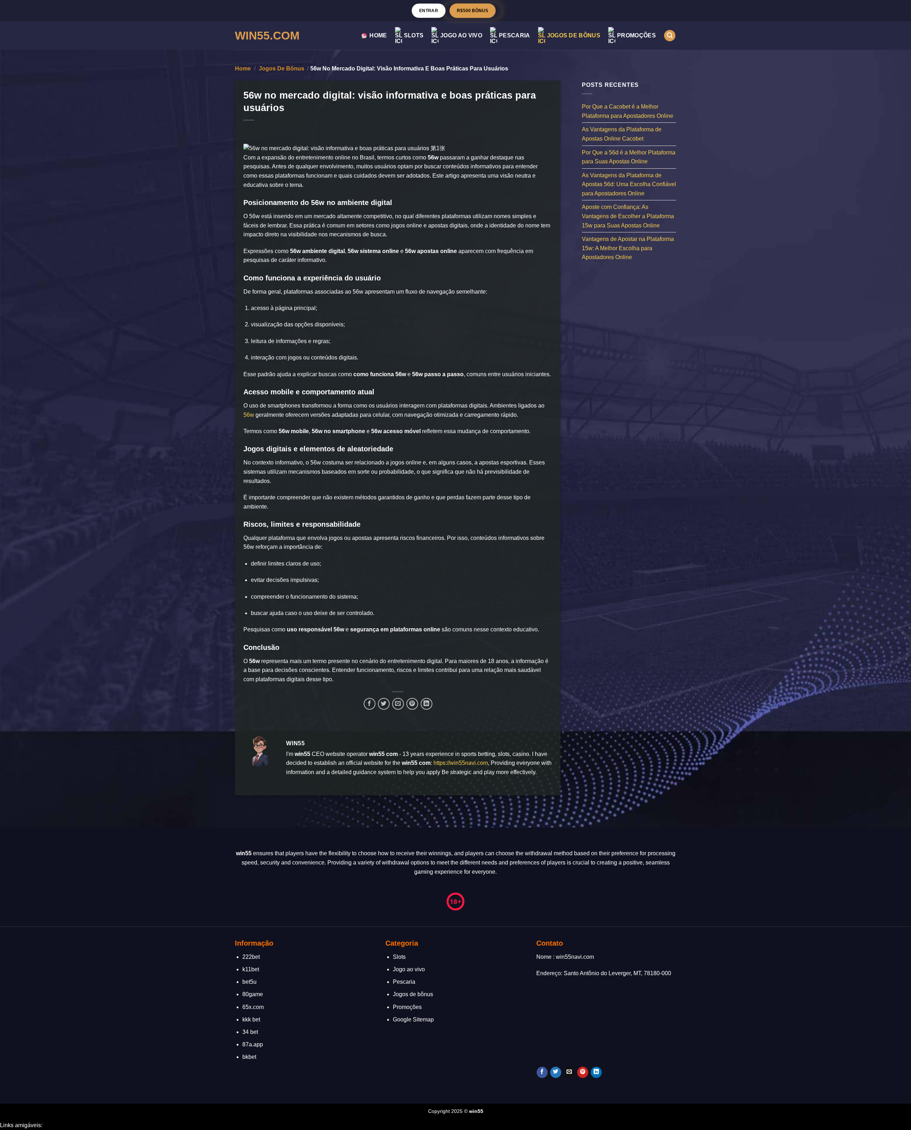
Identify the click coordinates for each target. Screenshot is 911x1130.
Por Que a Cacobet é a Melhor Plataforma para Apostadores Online (627, 111)
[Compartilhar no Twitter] (384, 704)
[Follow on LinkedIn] (596, 1072)
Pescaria (514, 35)
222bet (251, 957)
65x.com (253, 1007)
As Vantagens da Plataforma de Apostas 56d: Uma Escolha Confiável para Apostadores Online (629, 184)
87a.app (252, 1044)
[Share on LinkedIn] (426, 704)
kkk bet (251, 1019)
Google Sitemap (413, 1019)
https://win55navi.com (460, 763)
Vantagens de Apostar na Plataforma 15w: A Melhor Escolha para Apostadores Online (628, 248)
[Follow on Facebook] (542, 1072)
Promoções (636, 35)
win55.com (267, 35)
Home (378, 35)
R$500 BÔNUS (472, 10)
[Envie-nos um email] (569, 1072)
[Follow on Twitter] (555, 1072)
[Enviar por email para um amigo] (398, 704)
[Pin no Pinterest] (412, 704)
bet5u (249, 982)
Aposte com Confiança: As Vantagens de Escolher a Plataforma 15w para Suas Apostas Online (628, 216)
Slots (414, 35)
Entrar (428, 10)
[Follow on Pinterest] (582, 1072)
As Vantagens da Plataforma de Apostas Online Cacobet (622, 134)
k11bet (250, 969)
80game (252, 994)
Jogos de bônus (573, 35)
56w (248, 415)
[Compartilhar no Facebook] (369, 704)
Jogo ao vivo (461, 35)
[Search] (669, 36)
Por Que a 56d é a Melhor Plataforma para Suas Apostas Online (628, 156)
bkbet (249, 1057)
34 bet (250, 1032)
